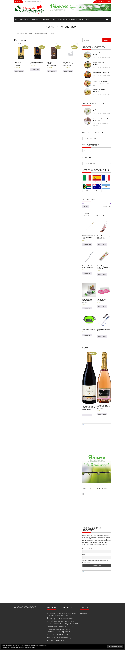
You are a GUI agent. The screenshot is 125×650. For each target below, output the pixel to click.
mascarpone (57, 623)
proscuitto (59, 629)
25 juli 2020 (105, 113)
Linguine (49, 623)
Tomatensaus (61, 634)
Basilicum (53, 613)
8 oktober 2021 (105, 83)
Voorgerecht (71, 638)
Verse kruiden (63, 638)
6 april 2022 (105, 67)
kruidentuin (60, 621)
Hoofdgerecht (55, 618)
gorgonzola (69, 615)
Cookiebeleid (33, 647)
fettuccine (74, 613)
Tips (53, 19)
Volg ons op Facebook (25, 607)
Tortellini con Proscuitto (100, 81)
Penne (74, 627)
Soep (60, 632)
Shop (79, 19)
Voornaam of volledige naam (90, 549)
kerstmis (71, 618)
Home (16, 19)
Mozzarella (62, 623)
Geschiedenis (58, 615)
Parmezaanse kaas (54, 627)
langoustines (66, 621)
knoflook (49, 621)
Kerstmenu (66, 618)
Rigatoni (68, 629)
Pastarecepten (24, 19)
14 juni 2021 (104, 94)
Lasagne (71, 621)
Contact (87, 19)
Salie (57, 632)
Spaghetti (66, 631)
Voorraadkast (61, 19)
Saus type (86, 157)
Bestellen (19, 71)
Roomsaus (51, 632)
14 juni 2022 (105, 57)
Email (83, 554)
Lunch (53, 623)
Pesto (48, 629)
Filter (86, 206)
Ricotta (63, 629)
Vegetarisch (52, 637)
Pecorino (70, 627)
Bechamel (58, 613)
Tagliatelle (51, 635)
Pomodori (52, 629)
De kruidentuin (73, 19)
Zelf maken (60, 640)
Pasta (64, 626)
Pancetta (75, 623)
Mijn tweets (83, 613)
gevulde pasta (64, 615)
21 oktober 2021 (106, 75)
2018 (48, 613)
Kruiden (55, 621)
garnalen (52, 615)
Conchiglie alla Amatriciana (101, 72)
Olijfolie (68, 623)
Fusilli (48, 615)
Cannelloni (64, 613)
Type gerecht (35, 19)
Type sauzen (45, 19)
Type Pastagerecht (90, 145)
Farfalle (69, 613)
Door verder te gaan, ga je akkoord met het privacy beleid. (95, 561)
